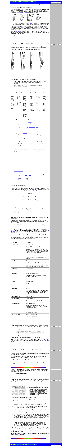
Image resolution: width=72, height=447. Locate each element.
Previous (13, 3)
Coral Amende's (32, 127)
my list (44, 24)
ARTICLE (31, 23)
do (16, 35)
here (31, 7)
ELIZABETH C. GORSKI (18, 171)
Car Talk (40, 156)
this (48, 340)
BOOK (37, 127)
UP (45, 27)
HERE (15, 163)
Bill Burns (30, 122)
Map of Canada (20, 3)
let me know (25, 133)
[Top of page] (11, 444)
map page (17, 31)
